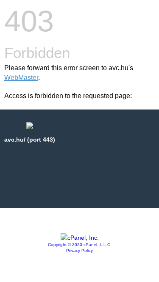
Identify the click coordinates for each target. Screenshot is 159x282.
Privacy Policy (79, 250)
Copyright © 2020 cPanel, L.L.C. (80, 244)
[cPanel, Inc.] (80, 237)
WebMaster (21, 77)
